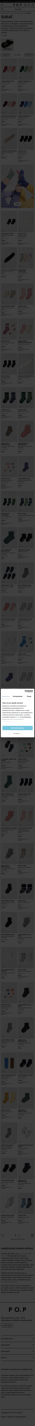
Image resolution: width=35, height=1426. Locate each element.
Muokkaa (16, 733)
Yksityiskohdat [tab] (17, 696)
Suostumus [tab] (6, 696)
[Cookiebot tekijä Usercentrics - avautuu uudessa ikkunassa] (25, 691)
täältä (18, 717)
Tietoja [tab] (29, 696)
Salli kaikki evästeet (17, 728)
